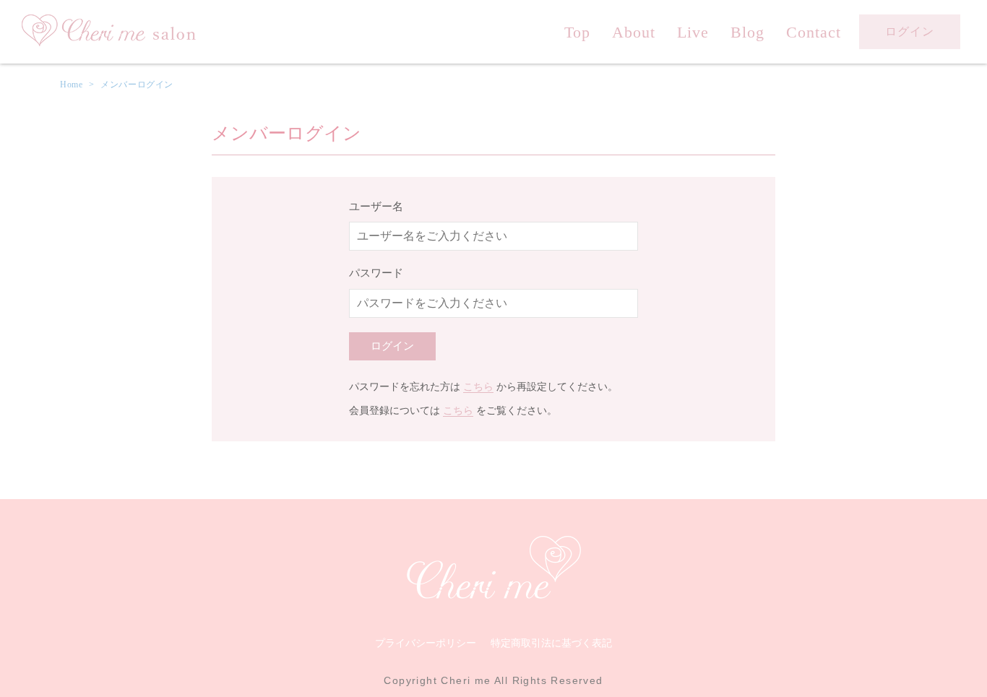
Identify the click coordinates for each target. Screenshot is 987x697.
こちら (478, 386)
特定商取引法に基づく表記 (551, 643)
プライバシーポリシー (425, 643)
